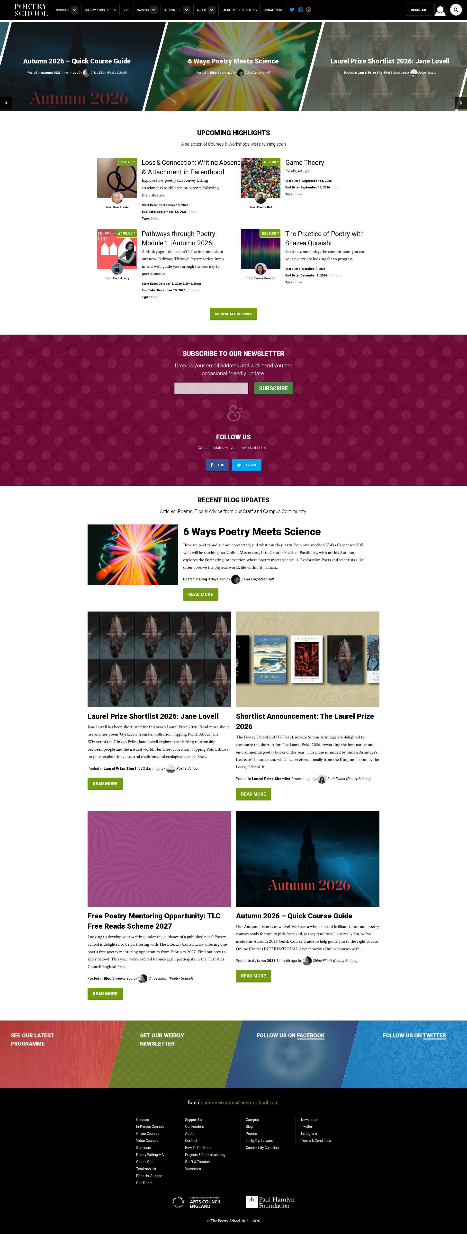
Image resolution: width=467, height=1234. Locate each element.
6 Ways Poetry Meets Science (252, 532)
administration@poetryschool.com (241, 1102)
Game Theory (305, 163)
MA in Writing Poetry (101, 10)
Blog (126, 10)
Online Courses (147, 1134)
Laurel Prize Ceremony (239, 10)
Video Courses (147, 1141)
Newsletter (309, 1120)
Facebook (310, 1035)
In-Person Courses (150, 1126)
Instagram (309, 1134)
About (202, 10)
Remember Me (401, 72)
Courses (62, 10)
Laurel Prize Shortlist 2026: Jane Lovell (153, 716)
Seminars (143, 1148)
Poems (251, 1134)
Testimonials (146, 1169)
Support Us (172, 10)
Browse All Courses (233, 314)
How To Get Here (198, 1148)
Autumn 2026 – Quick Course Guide (294, 916)
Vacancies (193, 1169)
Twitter (434, 1035)
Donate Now (273, 10)
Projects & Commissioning (205, 1155)
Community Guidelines (263, 1148)
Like (220, 465)
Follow (250, 465)
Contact (191, 1141)
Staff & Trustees (198, 1162)
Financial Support (149, 1176)
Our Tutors (144, 1183)
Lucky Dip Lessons (260, 1141)
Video (154, 218)
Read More (200, 594)
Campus (143, 10)
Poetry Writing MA (150, 1155)
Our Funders (194, 1126)
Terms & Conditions (316, 1141)
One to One (144, 1162)
